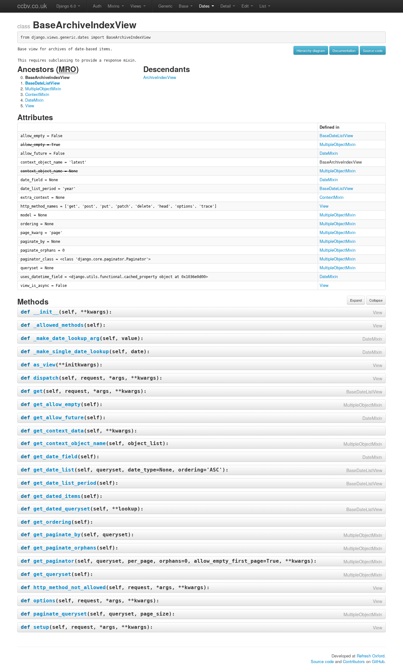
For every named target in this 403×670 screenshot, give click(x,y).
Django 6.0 (66, 6)
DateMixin (34, 100)
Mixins (114, 6)
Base (184, 6)
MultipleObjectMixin (43, 89)
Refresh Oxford (370, 656)
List (263, 6)
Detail (226, 6)
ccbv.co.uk (32, 5)
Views (136, 6)
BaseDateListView (42, 83)
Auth (97, 6)
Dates (205, 6)
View (29, 106)
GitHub (378, 661)
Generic (165, 6)
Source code (373, 50)
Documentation (343, 50)
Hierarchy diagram (311, 50)
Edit (245, 6)
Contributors (354, 661)
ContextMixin (37, 94)
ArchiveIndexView (159, 77)
